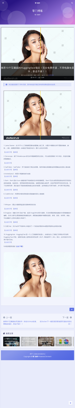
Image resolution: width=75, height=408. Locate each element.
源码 (15, 152)
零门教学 (37, 3)
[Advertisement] (37, 384)
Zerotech (48, 357)
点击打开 (8, 152)
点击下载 (19, 246)
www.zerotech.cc (39, 354)
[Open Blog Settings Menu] (70, 403)
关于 (31, 354)
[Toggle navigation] (72, 2)
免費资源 (51, 75)
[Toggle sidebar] (3, 2)
